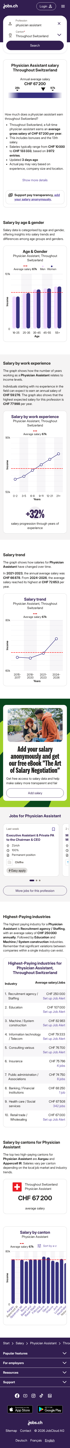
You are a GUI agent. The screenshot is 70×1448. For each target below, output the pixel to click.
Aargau (10, 1309)
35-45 (37, 332)
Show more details (35, 180)
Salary (20, 1343)
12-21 (50, 495)
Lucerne (58, 1310)
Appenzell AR (16, 1312)
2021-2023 (43, 676)
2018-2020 (30, 676)
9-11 (41, 495)
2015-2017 (17, 676)
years (36, 499)
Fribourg (36, 1310)
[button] (32, 880)
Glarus (45, 1309)
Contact (25, 1430)
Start (6, 1343)
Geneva (40, 1309)
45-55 (47, 332)
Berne (23, 1309)
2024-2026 (56, 676)
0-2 (15, 495)
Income (7, 301)
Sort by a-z (50, 1245)
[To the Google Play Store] (50, 1409)
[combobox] (35, 23)
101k (7, 274)
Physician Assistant (43, 1343)
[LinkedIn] (49, 1395)
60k (7, 670)
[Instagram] (33, 1395)
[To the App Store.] (20, 1409)
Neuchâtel (61, 1310)
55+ (57, 332)
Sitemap (11, 1430)
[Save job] (53, 829)
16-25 (16, 332)
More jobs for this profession (35, 890)
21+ (58, 495)
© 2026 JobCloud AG (49, 1430)
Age (36, 336)
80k (7, 620)
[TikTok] (41, 1395)
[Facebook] (17, 1395)
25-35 (26, 332)
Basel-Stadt (30, 1311)
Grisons (49, 1309)
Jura (55, 1308)
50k (7, 492)
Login (43, 6)
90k (7, 437)
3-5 (24, 495)
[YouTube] (25, 1395)
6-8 (32, 495)
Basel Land (26, 1311)
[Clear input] (59, 23)
